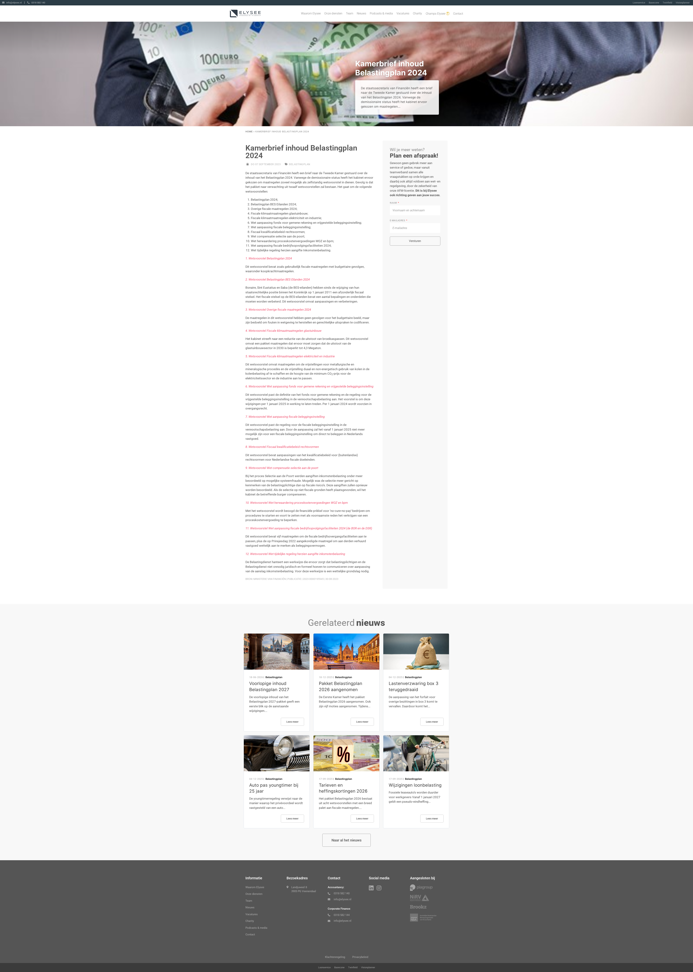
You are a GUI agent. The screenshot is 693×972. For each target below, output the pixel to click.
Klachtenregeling (335, 957)
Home (249, 131)
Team (349, 13)
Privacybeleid (360, 957)
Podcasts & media (381, 13)
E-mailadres (398, 220)
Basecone (654, 2)
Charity (417, 13)
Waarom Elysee (311, 13)
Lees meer (292, 721)
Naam (394, 203)
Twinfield (667, 2)
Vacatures (402, 13)
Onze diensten (333, 13)
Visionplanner (683, 2)
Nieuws (361, 13)
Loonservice (639, 2)
